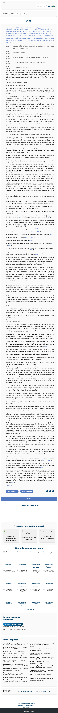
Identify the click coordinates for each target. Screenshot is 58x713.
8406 (50, 234)
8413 (26, 237)
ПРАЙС (29, 499)
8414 (32, 237)
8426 (31, 250)
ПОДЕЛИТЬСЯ (12, 491)
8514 (49, 460)
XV (24, 226)
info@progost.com (26, 691)
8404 (32, 232)
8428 (36, 254)
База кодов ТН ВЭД (12, 28)
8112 (19, 218)
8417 (43, 460)
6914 (48, 218)
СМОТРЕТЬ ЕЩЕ (29, 609)
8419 (38, 232)
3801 (37, 216)
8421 (9, 245)
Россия (50, 6)
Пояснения (9, 42)
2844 (46, 346)
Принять (32, 711)
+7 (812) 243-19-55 (44, 691)
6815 (44, 216)
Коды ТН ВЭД (6, 691)
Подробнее (26, 711)
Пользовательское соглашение (26, 705)
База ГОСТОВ (6, 690)
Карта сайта (26, 707)
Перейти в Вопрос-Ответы (13, 624)
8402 (37, 229)
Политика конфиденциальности (26, 703)
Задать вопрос (26, 491)
